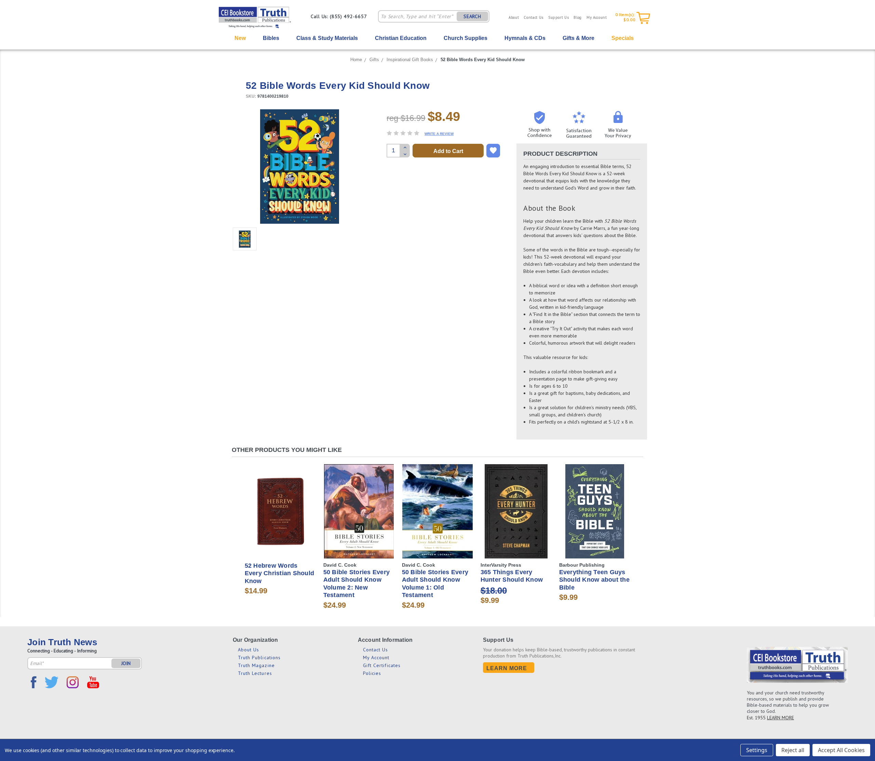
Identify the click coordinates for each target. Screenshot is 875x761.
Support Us (558, 17)
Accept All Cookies (841, 750)
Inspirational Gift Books (410, 59)
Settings (756, 750)
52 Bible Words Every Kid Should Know (483, 59)
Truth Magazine (256, 665)
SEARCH (472, 16)
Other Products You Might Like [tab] (287, 449)
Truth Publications (259, 657)
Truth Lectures (255, 673)
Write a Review (439, 134)
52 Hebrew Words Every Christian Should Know (279, 573)
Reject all (792, 750)
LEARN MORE (780, 718)
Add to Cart (280, 517)
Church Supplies (465, 38)
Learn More (506, 668)
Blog (578, 17)
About (514, 17)
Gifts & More (578, 38)
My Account (597, 17)
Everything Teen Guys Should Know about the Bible (594, 580)
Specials (622, 38)
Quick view (280, 505)
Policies (372, 673)
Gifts (374, 59)
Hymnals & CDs (525, 38)
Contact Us (533, 17)
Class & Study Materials (327, 38)
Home (356, 59)
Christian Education (401, 38)
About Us (248, 650)
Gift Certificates (382, 665)
